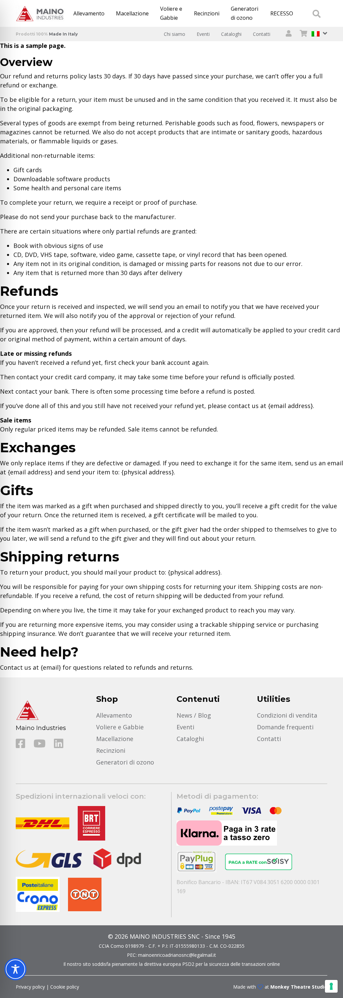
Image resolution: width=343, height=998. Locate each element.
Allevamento (89, 13)
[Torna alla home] (42, 13)
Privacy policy (30, 987)
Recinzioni (206, 13)
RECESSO (281, 13)
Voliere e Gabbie (171, 13)
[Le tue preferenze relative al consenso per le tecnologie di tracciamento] (331, 986)
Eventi (203, 34)
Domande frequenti (285, 727)
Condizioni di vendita (287, 715)
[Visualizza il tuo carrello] (303, 34)
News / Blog (194, 715)
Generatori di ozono (244, 13)
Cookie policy (64, 987)
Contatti (261, 34)
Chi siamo (174, 34)
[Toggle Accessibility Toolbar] (15, 969)
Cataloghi (231, 34)
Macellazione (132, 13)
